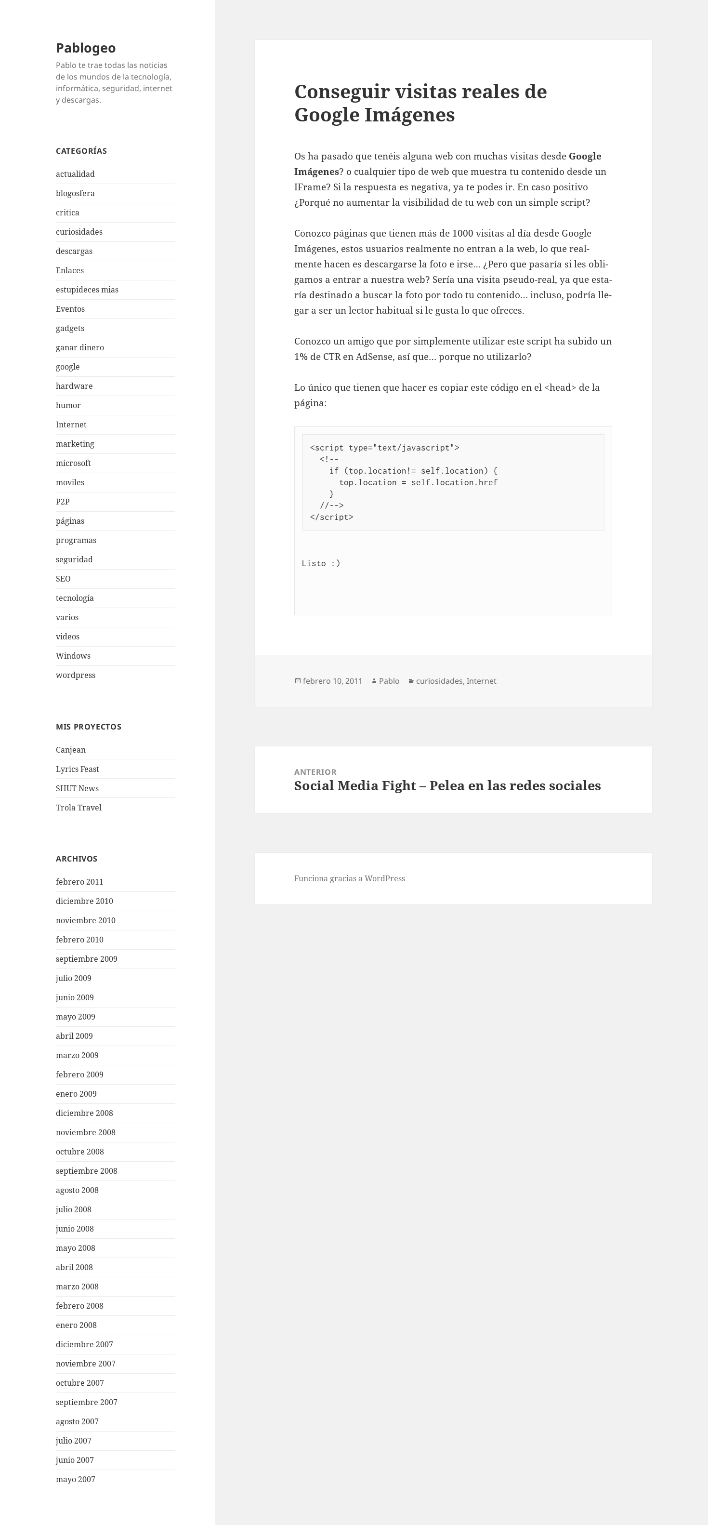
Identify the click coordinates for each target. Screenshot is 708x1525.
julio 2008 (74, 1209)
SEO (63, 578)
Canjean (71, 749)
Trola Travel (79, 807)
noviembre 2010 (86, 920)
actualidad (75, 174)
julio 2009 (74, 978)
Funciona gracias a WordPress (349, 878)
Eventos (70, 309)
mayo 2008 (75, 1248)
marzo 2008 (77, 1286)
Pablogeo (86, 47)
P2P (63, 501)
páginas (70, 521)
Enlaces (70, 270)
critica (67, 212)
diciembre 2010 (84, 901)
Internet (71, 424)
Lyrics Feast (77, 769)
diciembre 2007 (84, 1344)
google (68, 366)
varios (67, 617)
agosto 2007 (77, 1421)
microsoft (73, 463)
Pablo (389, 681)
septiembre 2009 (87, 959)
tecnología (75, 598)
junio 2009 (75, 997)
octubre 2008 (80, 1151)
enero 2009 (76, 1093)
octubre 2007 (80, 1383)
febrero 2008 (80, 1305)
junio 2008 (75, 1228)
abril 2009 (74, 1036)
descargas (74, 251)
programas (76, 540)
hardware (74, 386)
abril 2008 (74, 1267)
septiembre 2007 (87, 1402)
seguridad (74, 559)
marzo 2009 (77, 1055)
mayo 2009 (75, 1016)
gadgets (70, 328)
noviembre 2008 (86, 1132)
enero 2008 (76, 1325)
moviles (70, 482)
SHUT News (77, 788)
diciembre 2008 (84, 1113)
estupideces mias (87, 289)
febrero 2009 (80, 1074)
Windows (73, 655)
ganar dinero (80, 347)
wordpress (75, 675)
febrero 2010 (80, 939)
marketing (75, 443)
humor (68, 405)
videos (67, 636)
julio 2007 (74, 1440)
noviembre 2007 (86, 1363)
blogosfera (75, 193)
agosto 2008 (77, 1190)
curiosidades (79, 231)
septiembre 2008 (87, 1171)
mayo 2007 (75, 1479)
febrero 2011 (80, 881)
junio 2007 (75, 1460)
